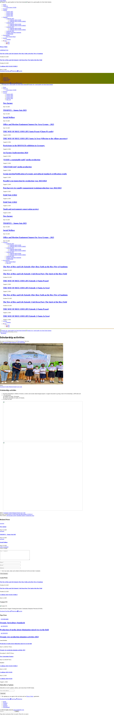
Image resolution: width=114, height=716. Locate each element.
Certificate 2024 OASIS (15, 24)
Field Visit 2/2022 (10, 195)
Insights (5, 38)
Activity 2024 (9, 13)
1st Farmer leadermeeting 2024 (15, 153)
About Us (5, 6)
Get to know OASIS (11, 7)
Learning (8, 39)
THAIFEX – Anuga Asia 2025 (15, 110)
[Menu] (0, 329)
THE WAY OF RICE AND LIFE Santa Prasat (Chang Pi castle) (28, 131)
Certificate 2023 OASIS (15, 28)
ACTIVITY (3, 333)
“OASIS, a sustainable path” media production (21, 160)
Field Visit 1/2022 (10, 202)
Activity (5, 10)
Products (5, 9)
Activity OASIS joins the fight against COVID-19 (20, 514)
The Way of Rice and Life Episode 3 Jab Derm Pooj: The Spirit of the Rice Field (21, 60)
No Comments (21, 341)
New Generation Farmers (6, 656)
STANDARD (4, 619)
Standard (5, 17)
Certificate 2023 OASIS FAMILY (17, 29)
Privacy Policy (4, 46)
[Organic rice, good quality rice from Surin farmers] (27, 84)
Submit (16, 711)
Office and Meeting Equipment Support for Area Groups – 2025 (28, 124)
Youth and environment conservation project (21, 209)
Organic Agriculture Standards (13, 32)
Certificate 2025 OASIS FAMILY (17, 21)
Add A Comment (4, 547)
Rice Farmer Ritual (11, 36)
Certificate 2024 (10, 22)
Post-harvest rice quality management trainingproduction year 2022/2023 (32, 188)
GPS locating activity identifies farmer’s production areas (20, 515)
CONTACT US (4, 50)
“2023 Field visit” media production (17, 167)
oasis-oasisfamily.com (18, 709)
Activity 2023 (9, 14)
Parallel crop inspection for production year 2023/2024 (25, 181)
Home (4, 4)
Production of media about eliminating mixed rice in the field (24, 630)
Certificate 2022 (10, 31)
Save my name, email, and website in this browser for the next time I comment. (21, 571)
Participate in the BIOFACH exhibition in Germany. (24, 146)
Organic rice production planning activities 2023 (19, 637)
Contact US (6, 80)
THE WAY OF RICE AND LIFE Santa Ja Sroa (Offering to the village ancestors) (35, 138)
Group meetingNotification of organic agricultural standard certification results (35, 174)
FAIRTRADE (9, 34)
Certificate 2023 (10, 27)
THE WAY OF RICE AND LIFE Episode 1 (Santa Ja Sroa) (26, 288)
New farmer (8, 103)
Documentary (6, 35)
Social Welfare (9, 117)
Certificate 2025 (10, 18)
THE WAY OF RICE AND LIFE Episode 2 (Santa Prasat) (26, 281)
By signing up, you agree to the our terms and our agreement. (20, 696)
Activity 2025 (9, 11)
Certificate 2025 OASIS (15, 20)
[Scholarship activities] (31, 384)
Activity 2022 (9, 15)
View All (8, 99)
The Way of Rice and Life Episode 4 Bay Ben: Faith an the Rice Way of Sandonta (21, 53)
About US (5, 77)
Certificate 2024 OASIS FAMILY (17, 25)
